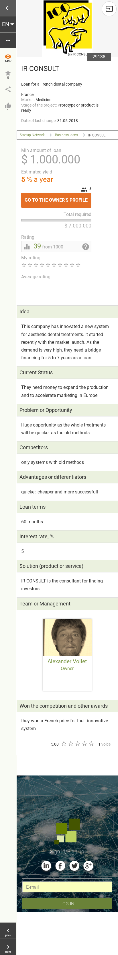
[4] (84, 743)
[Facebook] (60, 866)
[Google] (88, 866)
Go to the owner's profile (58, 198)
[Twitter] (74, 866)
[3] (77, 743)
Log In (67, 903)
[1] (63, 743)
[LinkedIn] (46, 866)
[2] (70, 743)
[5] (91, 743)
